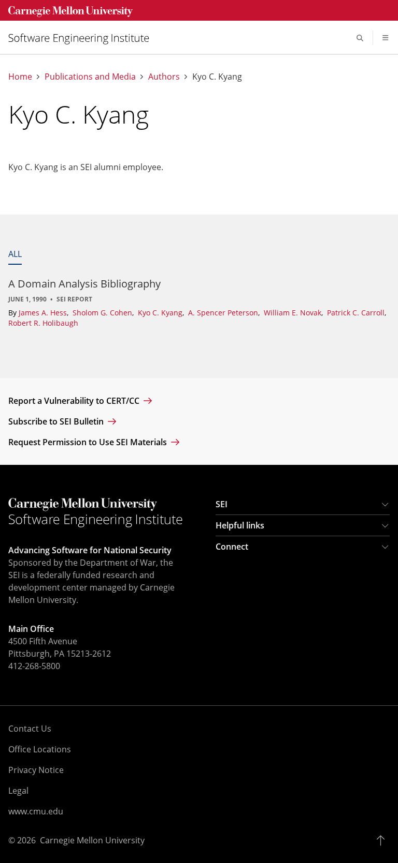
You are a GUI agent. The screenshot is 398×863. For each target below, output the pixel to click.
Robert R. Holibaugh (43, 323)
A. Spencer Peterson (224, 312)
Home (20, 76)
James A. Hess (44, 312)
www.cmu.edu (35, 811)
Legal (18, 790)
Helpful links (240, 525)
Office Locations (39, 749)
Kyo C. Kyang (161, 312)
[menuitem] (83, 38)
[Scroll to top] (383, 840)
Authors (164, 76)
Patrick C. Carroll (357, 312)
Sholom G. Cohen (103, 312)
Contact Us (29, 728)
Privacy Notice (36, 770)
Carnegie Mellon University (92, 840)
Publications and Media (90, 76)
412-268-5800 (34, 666)
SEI (222, 504)
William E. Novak (293, 312)
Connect (232, 546)
